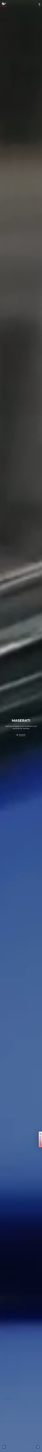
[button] (38, 4)
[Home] (4, 4)
